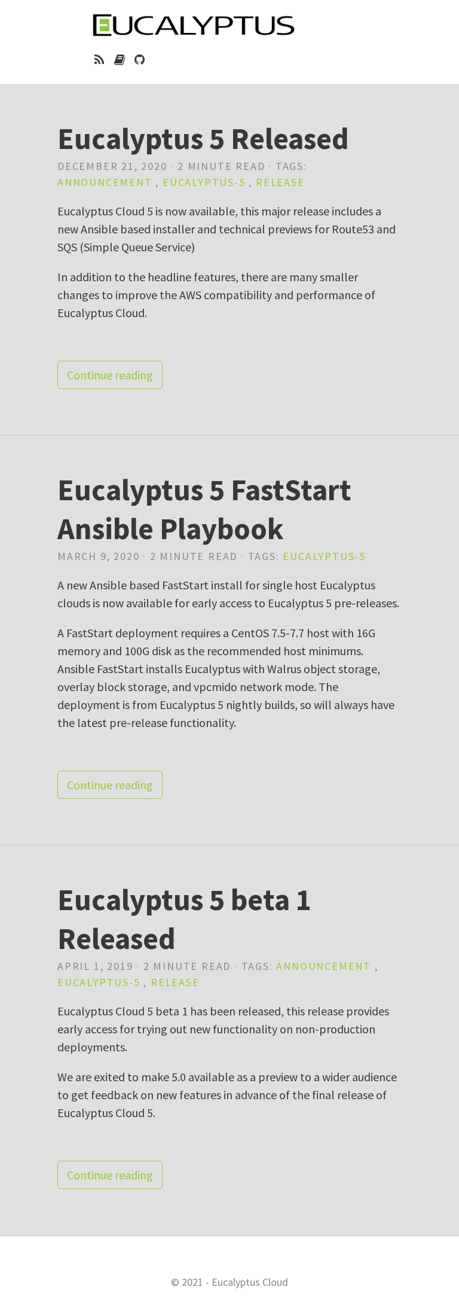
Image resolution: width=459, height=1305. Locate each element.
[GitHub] (140, 59)
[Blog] (100, 59)
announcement (104, 182)
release (280, 182)
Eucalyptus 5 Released (203, 138)
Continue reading (110, 374)
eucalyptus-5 (204, 182)
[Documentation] (119, 59)
